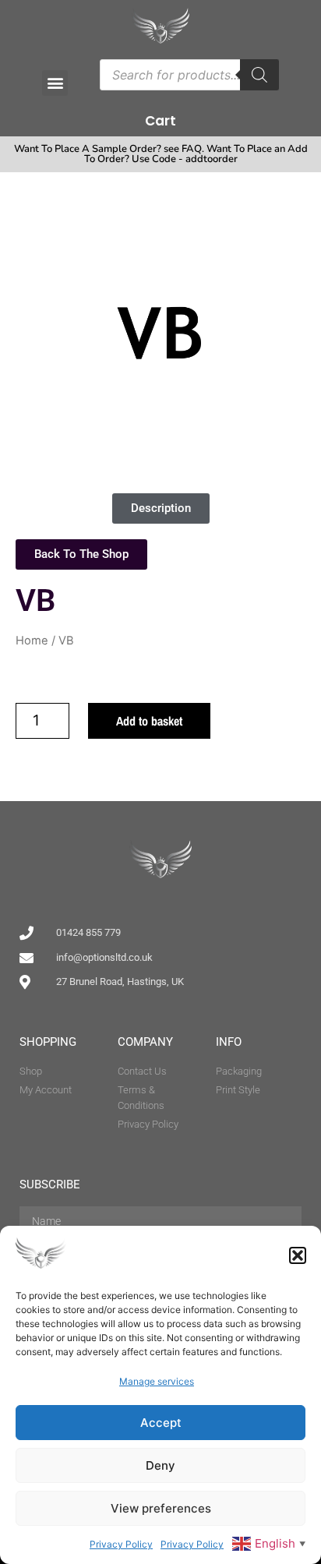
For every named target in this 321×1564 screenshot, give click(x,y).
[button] (297, 1255)
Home (32, 641)
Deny (160, 1465)
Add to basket (149, 720)
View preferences (161, 1508)
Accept (161, 1422)
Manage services (156, 1381)
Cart (160, 120)
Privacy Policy (121, 1544)
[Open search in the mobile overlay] (189, 74)
